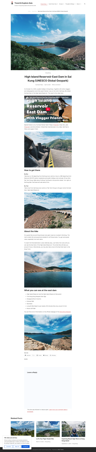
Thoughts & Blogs (69, 4)
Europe (61, 4)
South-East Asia (53, 4)
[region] (17, 442)
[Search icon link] (84, 4)
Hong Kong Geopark (65, 311)
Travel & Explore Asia (23, 3)
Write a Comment (56, 85)
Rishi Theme (61, 449)
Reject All (17, 446)
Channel (56, 125)
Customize (8, 446)
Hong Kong (43, 4)
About (78, 4)
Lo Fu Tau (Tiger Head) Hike (45, 439)
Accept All (25, 446)
